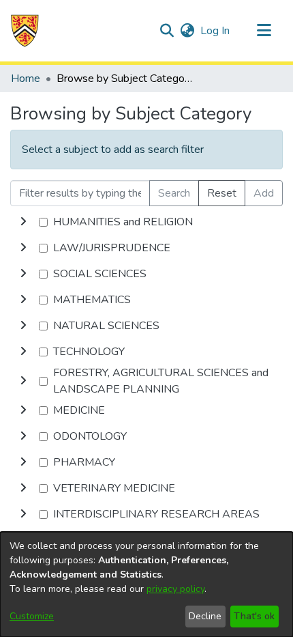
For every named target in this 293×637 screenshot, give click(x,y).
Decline (205, 616)
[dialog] (146, 584)
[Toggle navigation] (264, 31)
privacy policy (175, 588)
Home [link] (25, 78)
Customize (32, 616)
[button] (25, 31)
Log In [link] (215, 30)
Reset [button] (221, 193)
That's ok (254, 616)
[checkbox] (43, 222)
